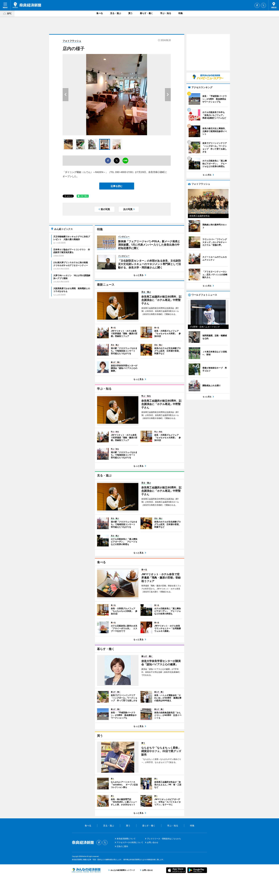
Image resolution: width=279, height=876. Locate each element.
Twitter (263, 5)
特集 (180, 13)
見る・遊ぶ (115, 13)
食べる (99, 13)
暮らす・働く (146, 13)
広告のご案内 (122, 846)
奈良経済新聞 (27, 5)
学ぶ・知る (165, 13)
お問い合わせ (152, 842)
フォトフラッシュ (72, 40)
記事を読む (116, 186)
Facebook (257, 5)
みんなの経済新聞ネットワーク (86, 870)
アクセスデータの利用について (130, 842)
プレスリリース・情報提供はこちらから (164, 838)
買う (130, 13)
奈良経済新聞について (126, 838)
